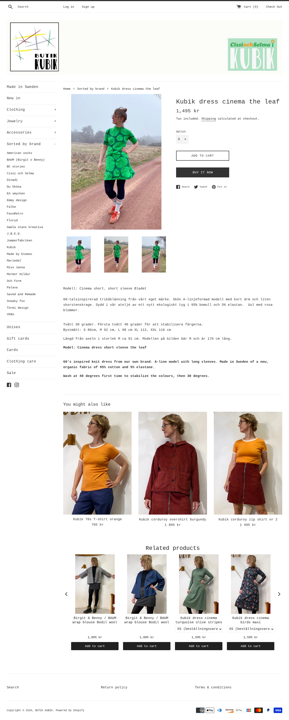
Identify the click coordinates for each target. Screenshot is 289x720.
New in (13, 98)
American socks (19, 153)
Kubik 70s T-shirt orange (97, 519)
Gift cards (18, 339)
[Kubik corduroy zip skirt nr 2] (248, 463)
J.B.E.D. (14, 233)
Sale (11, 373)
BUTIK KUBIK (44, 710)
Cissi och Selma (20, 173)
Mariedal (14, 260)
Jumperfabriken (19, 240)
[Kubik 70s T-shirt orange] (97, 463)
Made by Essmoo (19, 254)
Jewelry (31, 121)
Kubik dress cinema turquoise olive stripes (198, 620)
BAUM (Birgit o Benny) (26, 160)
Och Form (14, 281)
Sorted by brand (31, 144)
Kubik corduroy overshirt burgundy (172, 520)
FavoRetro (15, 213)
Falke (11, 207)
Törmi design (17, 308)
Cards (12, 350)
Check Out (274, 7)
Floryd (12, 220)
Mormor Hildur (18, 274)
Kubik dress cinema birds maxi (250, 620)
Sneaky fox (16, 301)
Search (13, 687)
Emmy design (17, 200)
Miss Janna (16, 267)
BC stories (16, 166)
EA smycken (16, 193)
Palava (12, 287)
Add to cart (95, 646)
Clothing (31, 110)
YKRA (10, 314)
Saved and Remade (21, 294)
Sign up (88, 7)
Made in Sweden (22, 87)
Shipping (208, 118)
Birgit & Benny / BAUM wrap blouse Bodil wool (94, 620)
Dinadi (12, 180)
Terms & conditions (213, 687)
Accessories (31, 133)
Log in (68, 7)
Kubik (11, 247)
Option (181, 131)
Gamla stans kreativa (25, 227)
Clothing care (21, 362)
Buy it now (203, 172)
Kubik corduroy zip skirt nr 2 (248, 520)
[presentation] (66, 594)
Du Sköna (14, 186)
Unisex (13, 327)
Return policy (114, 687)
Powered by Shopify (70, 710)
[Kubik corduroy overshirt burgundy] (172, 463)
